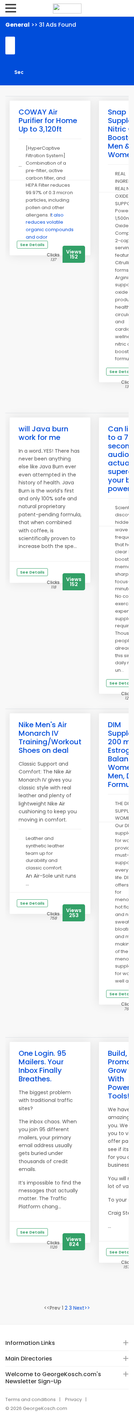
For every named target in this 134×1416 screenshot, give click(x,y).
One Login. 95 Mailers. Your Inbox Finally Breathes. (42, 1066)
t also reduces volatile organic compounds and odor (50, 226)
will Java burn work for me (43, 433)
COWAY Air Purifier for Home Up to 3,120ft (48, 120)
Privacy (73, 1399)
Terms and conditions (30, 1399)
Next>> (81, 1307)
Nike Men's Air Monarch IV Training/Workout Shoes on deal (50, 737)
